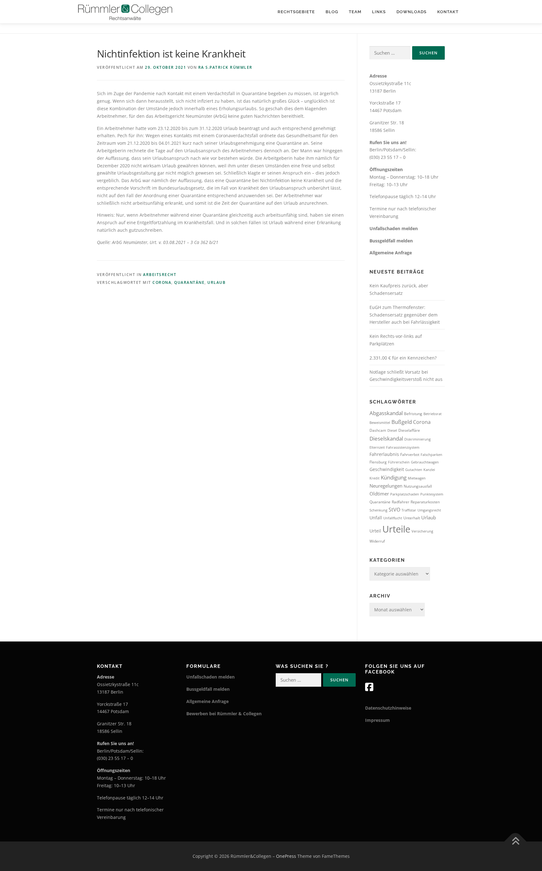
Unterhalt (411, 518)
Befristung (413, 413)
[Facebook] (369, 686)
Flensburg (378, 462)
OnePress (286, 856)
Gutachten (413, 470)
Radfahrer (400, 502)
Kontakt (448, 11)
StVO (394, 509)
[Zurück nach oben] (515, 841)
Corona (161, 282)
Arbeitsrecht (159, 274)
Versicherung (422, 531)
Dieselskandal (386, 438)
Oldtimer (379, 493)
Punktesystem (431, 494)
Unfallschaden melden (393, 228)
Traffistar (408, 510)
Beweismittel (379, 422)
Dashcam (377, 430)
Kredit (374, 478)
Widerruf (377, 541)
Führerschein (399, 462)
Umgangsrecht (429, 510)
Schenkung (378, 510)
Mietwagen (417, 478)
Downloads (411, 11)
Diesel (392, 430)
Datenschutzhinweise (388, 708)
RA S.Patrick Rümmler (225, 67)
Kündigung (393, 477)
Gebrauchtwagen (425, 462)
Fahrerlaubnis (384, 454)
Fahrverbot (409, 454)
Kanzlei (429, 470)
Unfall (375, 518)
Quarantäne (189, 282)
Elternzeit (377, 447)
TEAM (355, 11)
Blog (332, 11)
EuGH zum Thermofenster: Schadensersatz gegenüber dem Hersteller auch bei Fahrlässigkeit (404, 314)
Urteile (396, 529)
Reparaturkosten (425, 502)
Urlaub (216, 282)
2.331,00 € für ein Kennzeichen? (403, 358)
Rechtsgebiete (296, 11)
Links (379, 11)
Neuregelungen (385, 486)
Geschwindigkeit (386, 469)
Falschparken (431, 454)
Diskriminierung (417, 439)
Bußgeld (401, 421)
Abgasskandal (386, 413)
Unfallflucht (392, 518)
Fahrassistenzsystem (402, 447)
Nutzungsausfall (418, 486)
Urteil (375, 531)
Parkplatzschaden (404, 494)
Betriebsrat (432, 414)
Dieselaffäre (409, 430)
